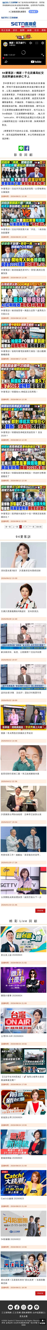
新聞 (22, 30)
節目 (15, 30)
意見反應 (24, 1316)
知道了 (34, 12)
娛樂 (29, 30)
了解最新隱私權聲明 (18, 12)
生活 (36, 30)
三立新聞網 (7, 1312)
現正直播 (5, 30)
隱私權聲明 (27, 1312)
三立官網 (17, 1312)
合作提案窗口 (39, 1312)
